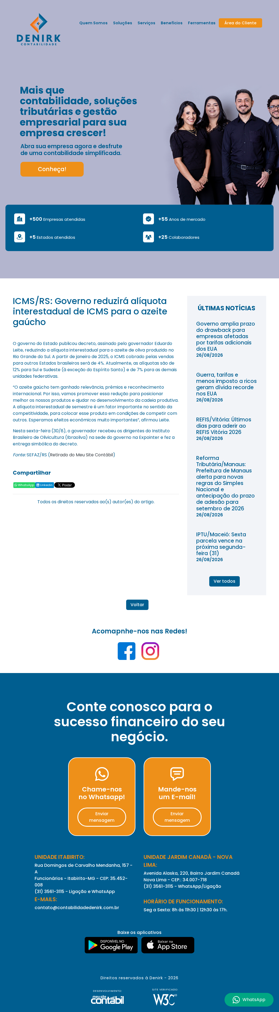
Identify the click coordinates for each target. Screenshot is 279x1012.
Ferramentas (202, 23)
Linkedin (46, 485)
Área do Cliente (240, 23)
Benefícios (172, 23)
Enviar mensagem (101, 817)
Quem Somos (93, 23)
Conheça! (52, 169)
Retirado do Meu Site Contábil (81, 455)
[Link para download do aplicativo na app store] (168, 945)
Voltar (137, 605)
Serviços (146, 23)
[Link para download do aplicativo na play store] (111, 945)
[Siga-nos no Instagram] (150, 653)
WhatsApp (25, 485)
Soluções (122, 23)
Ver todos (224, 581)
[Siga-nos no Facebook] (127, 653)
